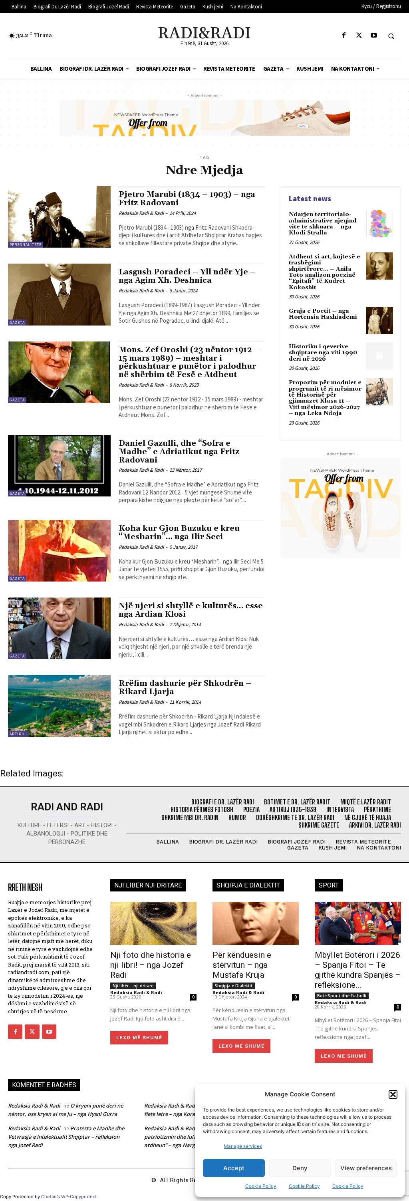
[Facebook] (344, 35)
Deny (300, 1168)
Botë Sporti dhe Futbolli (341, 996)
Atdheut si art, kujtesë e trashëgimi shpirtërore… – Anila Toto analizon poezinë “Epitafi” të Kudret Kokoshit (324, 272)
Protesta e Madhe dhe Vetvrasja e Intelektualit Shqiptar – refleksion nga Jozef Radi (66, 1137)
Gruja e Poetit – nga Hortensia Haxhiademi (323, 314)
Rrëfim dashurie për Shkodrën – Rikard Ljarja (185, 688)
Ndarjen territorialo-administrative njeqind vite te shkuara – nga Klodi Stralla (323, 223)
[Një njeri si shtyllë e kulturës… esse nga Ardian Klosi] (59, 628)
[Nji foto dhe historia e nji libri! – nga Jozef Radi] (153, 923)
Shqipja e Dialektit (233, 986)
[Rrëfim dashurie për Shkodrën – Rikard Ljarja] (59, 705)
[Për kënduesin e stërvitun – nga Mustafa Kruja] (255, 923)
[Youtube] (373, 35)
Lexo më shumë (139, 1037)
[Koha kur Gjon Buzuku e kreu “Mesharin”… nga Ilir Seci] (59, 551)
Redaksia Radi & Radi (141, 213)
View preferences (366, 1168)
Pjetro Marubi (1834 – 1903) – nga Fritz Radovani (187, 199)
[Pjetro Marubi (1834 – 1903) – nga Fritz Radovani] (59, 217)
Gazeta (17, 322)
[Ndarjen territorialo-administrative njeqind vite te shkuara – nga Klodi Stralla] (379, 223)
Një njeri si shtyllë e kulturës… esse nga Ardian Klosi (191, 610)
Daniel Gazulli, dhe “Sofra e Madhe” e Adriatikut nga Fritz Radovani (179, 452)
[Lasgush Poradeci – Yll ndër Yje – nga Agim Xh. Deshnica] (59, 294)
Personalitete (26, 244)
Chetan (49, 1196)
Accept (233, 1168)
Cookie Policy (260, 1186)
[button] (393, 1094)
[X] (358, 35)
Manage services (243, 1146)
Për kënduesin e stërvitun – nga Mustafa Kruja (241, 965)
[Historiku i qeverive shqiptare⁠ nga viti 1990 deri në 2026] (379, 355)
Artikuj (18, 733)
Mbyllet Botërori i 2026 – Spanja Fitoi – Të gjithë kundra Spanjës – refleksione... (358, 970)
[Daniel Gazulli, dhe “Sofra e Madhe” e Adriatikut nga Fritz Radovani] (59, 465)
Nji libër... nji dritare (133, 986)
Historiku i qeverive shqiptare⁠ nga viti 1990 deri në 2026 (323, 353)
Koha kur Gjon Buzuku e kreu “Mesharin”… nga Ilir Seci (179, 533)
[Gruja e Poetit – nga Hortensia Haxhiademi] (379, 320)
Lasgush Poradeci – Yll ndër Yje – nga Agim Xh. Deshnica (187, 276)
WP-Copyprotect (79, 1196)
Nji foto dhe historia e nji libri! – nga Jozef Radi (150, 965)
